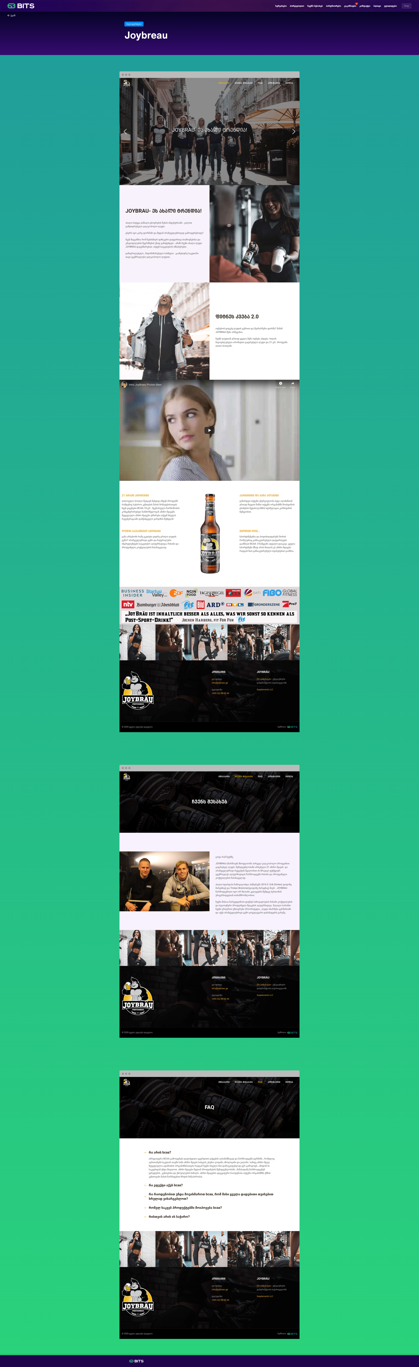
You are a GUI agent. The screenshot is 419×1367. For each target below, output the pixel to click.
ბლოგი (377, 6)
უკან (12, 15)
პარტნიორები (333, 6)
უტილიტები (390, 6)
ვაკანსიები (350, 6)
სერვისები (281, 6)
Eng (406, 6)
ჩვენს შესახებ (315, 6)
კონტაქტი (364, 6)
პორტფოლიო (297, 6)
